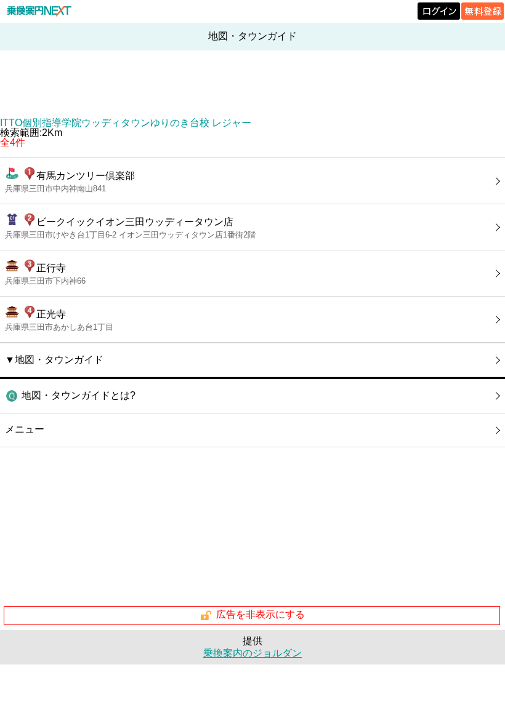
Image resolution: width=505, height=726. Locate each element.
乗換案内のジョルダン (252, 653)
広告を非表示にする (260, 615)
